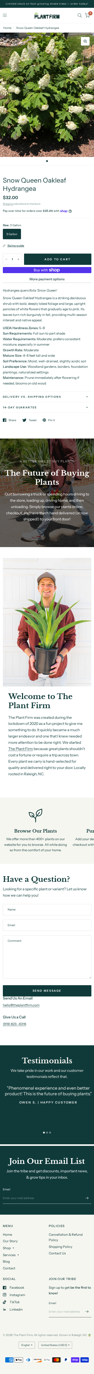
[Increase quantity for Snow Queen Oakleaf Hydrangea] (18, 259)
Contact (9, 1268)
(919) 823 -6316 (14, 1024)
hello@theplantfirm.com (21, 1005)
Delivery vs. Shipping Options (32, 396)
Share (12, 420)
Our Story (10, 1241)
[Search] (79, 15)
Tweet (33, 420)
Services (9, 1255)
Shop (7, 1248)
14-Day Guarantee (20, 407)
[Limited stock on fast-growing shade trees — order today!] (47, 4)
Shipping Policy (60, 1247)
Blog (6, 1261)
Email (6, 1189)
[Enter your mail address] (87, 1198)
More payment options (47, 279)
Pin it (51, 420)
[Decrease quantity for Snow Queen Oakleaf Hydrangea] (6, 259)
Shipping (8, 203)
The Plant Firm (20, 749)
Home (7, 28)
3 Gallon (11, 234)
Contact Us (57, 1253)
